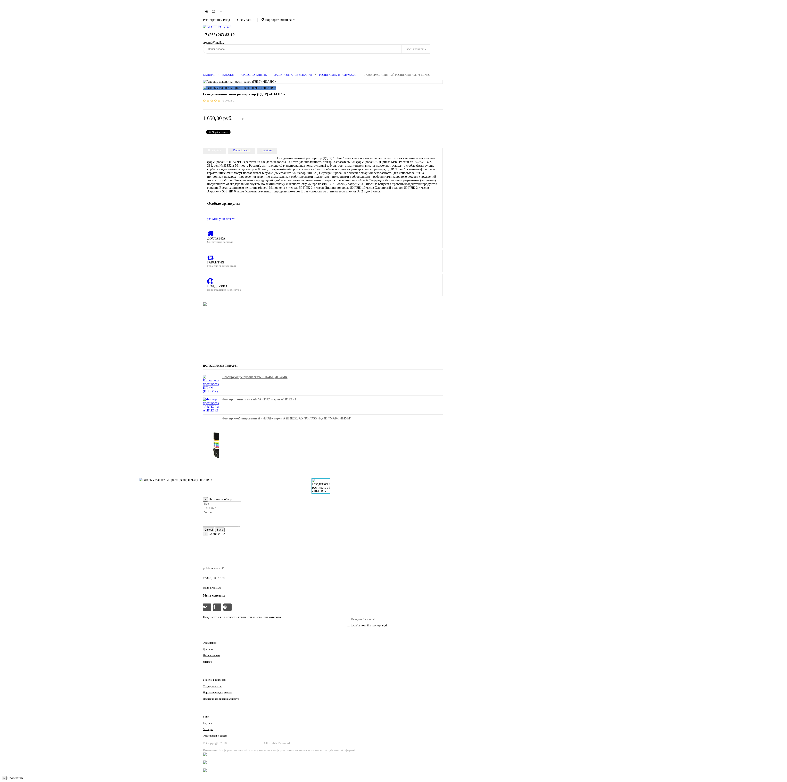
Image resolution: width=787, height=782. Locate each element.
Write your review (222, 218)
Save (220, 529)
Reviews (267, 149)
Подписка (432, 619)
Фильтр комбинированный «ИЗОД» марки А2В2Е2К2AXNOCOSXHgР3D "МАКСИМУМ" (286, 418)
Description (214, 149)
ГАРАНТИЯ (215, 262)
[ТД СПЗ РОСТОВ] (217, 26)
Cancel (209, 529)
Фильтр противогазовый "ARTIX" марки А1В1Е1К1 (259, 399)
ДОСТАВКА (216, 238)
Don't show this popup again (369, 625)
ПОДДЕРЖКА (217, 286)
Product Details (241, 149)
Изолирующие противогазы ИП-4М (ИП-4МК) (255, 377)
